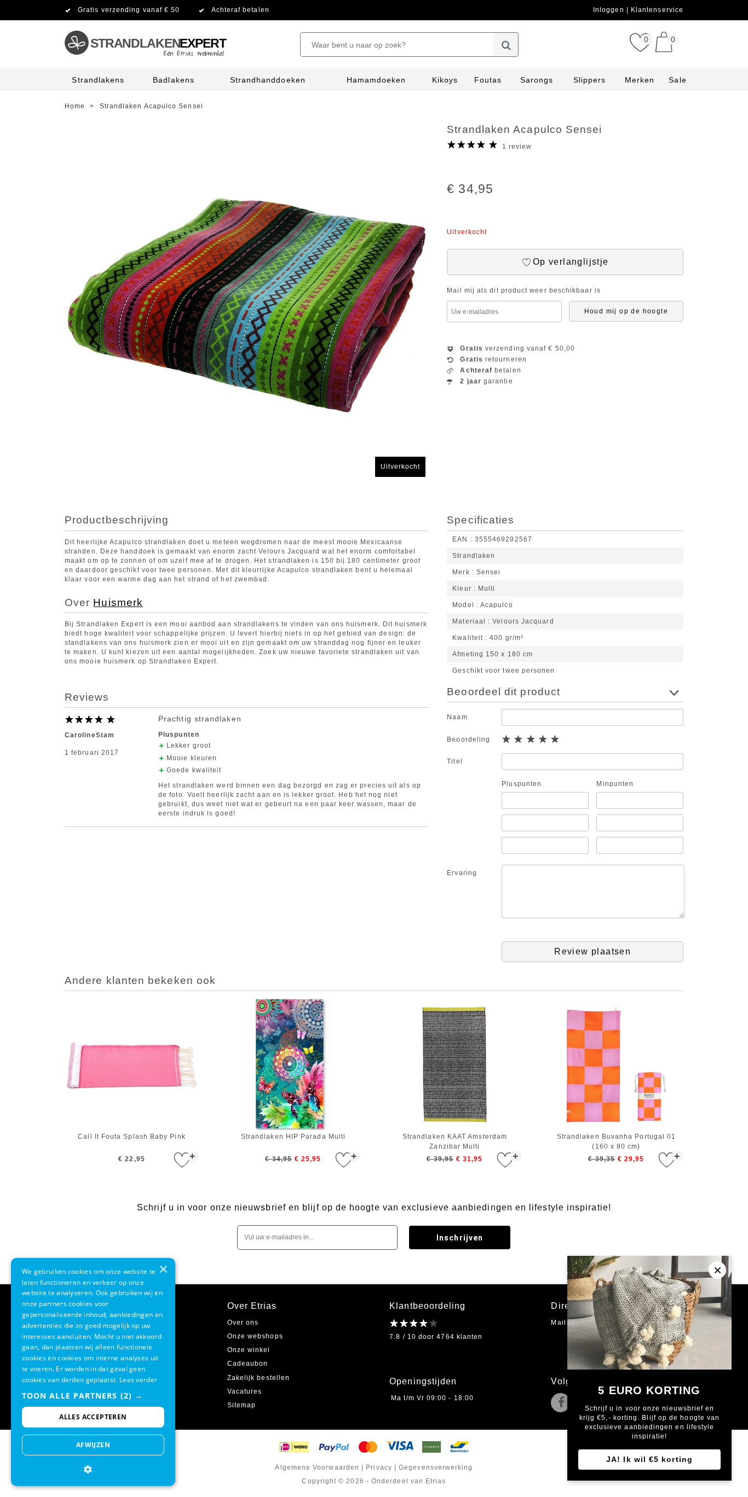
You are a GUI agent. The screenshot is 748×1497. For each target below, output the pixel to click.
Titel (454, 761)
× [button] (163, 1270)
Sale (677, 79)
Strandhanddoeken (268, 79)
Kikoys (445, 79)
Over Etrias (252, 1305)
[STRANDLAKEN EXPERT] (145, 24)
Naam (457, 717)
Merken (639, 79)
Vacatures (244, 1391)
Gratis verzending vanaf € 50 (129, 10)
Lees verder (138, 1379)
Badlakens (173, 79)
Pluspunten (522, 784)
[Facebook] (563, 1403)
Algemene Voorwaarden (317, 1467)
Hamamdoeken (376, 79)
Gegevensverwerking (436, 1467)
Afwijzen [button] (93, 1444)
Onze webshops (255, 1336)
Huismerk (118, 602)
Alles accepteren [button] (92, 1417)
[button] (93, 1395)
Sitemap (241, 1405)
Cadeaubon (247, 1363)
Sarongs (537, 79)
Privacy (379, 1467)
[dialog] (93, 1372)
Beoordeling (468, 739)
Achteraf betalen (240, 10)
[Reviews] (414, 1323)
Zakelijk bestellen (258, 1378)
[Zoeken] (506, 44)
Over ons (243, 1322)
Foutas (488, 79)
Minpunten (615, 784)
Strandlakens (98, 79)
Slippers (589, 79)
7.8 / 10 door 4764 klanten (435, 1337)
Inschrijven (459, 1237)
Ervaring (462, 873)
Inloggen (609, 10)
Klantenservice (657, 10)
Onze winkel (249, 1350)
